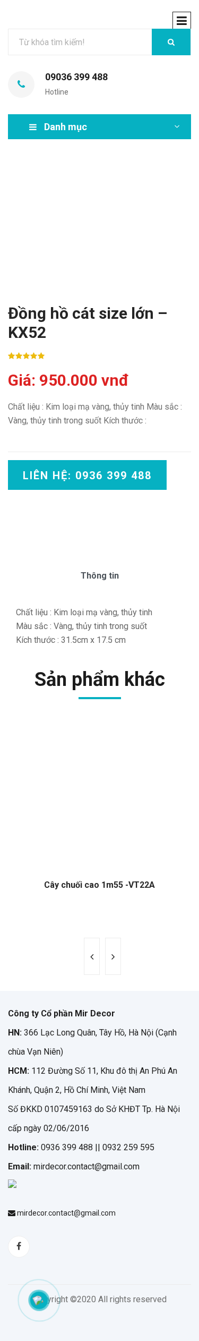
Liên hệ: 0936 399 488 (87, 475)
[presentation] (92, 956)
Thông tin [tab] (100, 576)
